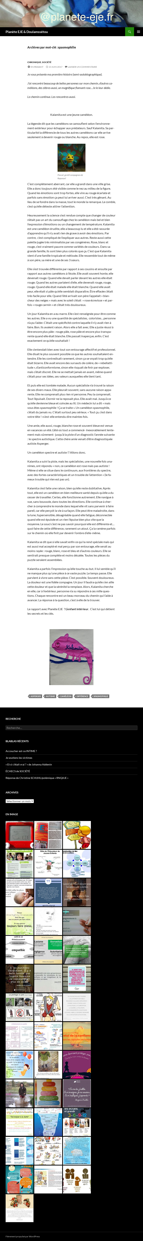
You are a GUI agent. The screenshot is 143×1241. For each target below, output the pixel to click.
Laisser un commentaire (82, 66)
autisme (50, 696)
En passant (37, 66)
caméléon (65, 696)
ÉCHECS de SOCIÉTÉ (18, 771)
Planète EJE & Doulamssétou (27, 32)
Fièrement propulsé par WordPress (23, 1236)
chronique (34, 62)
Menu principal (138, 31)
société (46, 62)
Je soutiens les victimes (19, 757)
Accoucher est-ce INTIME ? (21, 751)
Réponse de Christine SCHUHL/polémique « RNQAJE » (37, 777)
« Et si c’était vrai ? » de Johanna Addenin (29, 764)
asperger (36, 696)
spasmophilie (100, 696)
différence (82, 696)
